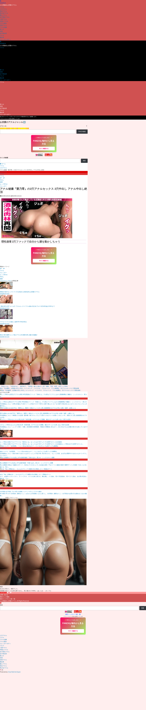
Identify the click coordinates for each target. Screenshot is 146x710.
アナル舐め (3, 23)
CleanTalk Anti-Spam (14, 672)
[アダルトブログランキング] (39, 155)
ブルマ (2, 35)
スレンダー (3, 186)
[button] (73, 670)
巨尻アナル (3, 25)
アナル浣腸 (3, 27)
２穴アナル (3, 9)
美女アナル (3, 11)
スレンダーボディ (5, 39)
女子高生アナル (4, 17)
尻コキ (2, 29)
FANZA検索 (82, 131)
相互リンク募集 (4, 597)
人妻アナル (3, 19)
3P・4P (2, 178)
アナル (2, 7)
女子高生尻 (3, 33)
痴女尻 (2, 37)
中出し (2, 180)
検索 (84, 160)
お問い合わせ (4, 595)
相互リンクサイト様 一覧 (7, 599)
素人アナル (3, 15)
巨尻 (1, 31)
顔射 (1, 182)
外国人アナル (4, 21)
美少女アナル (4, 13)
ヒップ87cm (3, 184)
